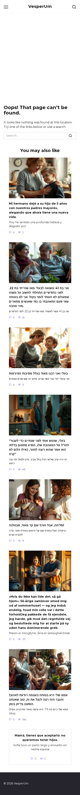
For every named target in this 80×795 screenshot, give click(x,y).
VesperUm (40, 6)
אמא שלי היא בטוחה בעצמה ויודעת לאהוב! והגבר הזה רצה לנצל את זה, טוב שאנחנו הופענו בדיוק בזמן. (38, 699)
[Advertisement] (40, 59)
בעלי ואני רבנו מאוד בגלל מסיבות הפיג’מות (38, 373)
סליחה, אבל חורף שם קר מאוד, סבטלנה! (36, 525)
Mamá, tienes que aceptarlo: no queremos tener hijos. (40, 738)
